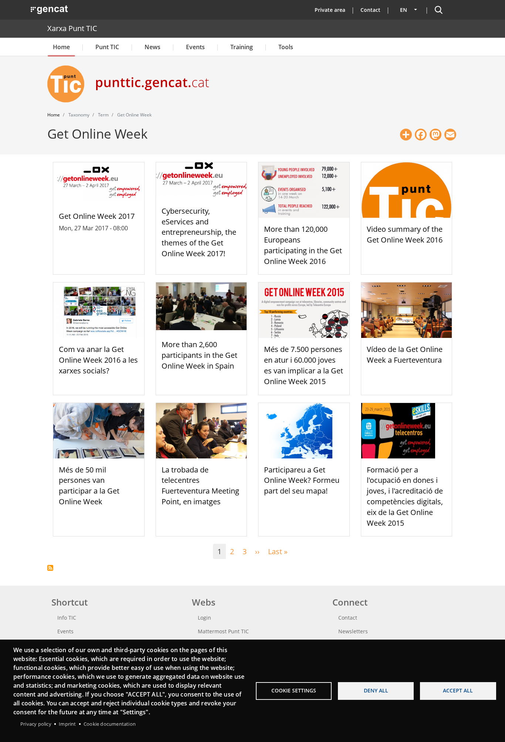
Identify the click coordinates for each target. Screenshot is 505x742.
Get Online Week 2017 (97, 216)
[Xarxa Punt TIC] (68, 83)
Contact (370, 9)
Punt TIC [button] (107, 47)
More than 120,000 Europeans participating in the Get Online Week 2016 (303, 245)
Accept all (458, 690)
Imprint (67, 724)
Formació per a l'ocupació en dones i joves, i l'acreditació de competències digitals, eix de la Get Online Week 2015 (405, 496)
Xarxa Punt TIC (72, 28)
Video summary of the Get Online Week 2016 (405, 234)
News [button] (152, 47)
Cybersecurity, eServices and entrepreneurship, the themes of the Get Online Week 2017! (199, 232)
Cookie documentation (110, 724)
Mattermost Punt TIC (223, 631)
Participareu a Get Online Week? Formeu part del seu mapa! (301, 480)
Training (241, 47)
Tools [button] (285, 47)
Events (195, 47)
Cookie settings (293, 690)
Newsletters (353, 631)
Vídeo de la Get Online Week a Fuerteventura (405, 354)
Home (61, 47)
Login (204, 617)
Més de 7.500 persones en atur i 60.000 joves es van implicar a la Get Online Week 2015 (303, 365)
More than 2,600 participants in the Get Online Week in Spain (199, 355)
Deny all (376, 690)
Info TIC (66, 617)
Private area (330, 9)
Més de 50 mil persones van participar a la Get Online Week (89, 485)
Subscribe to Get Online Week (50, 568)
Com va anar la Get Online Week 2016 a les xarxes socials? (98, 360)
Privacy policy (35, 724)
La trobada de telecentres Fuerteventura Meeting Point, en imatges (200, 485)
